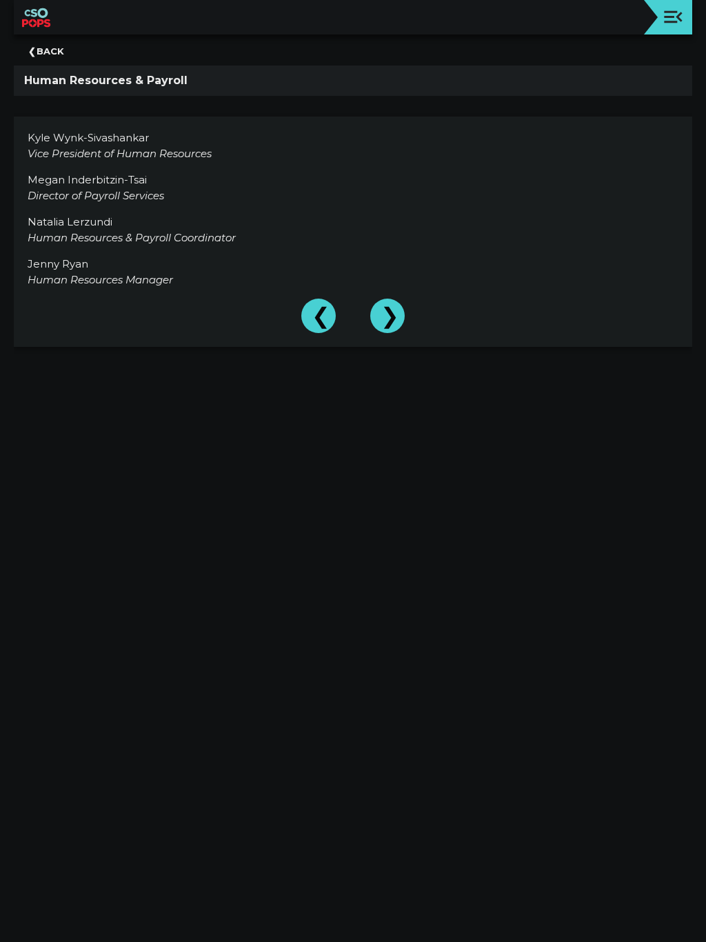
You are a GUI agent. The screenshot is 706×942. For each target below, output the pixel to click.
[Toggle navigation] (673, 17)
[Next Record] (387, 316)
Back (50, 51)
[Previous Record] (318, 316)
